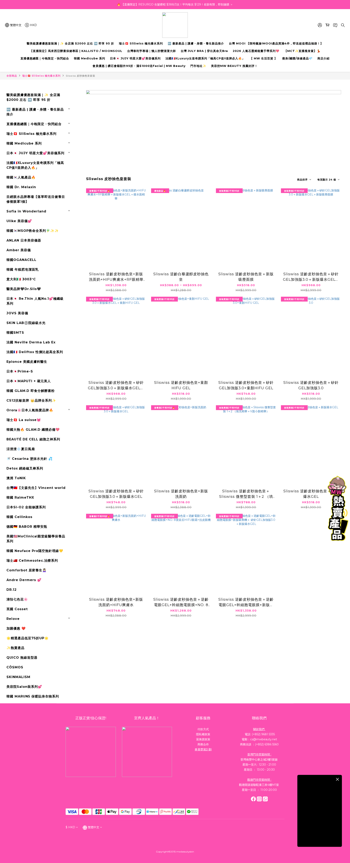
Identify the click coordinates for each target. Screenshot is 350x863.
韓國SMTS (15, 332)
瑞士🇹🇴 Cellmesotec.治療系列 (32, 560)
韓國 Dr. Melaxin (21, 187)
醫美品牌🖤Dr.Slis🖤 (23, 289)
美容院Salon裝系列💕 (24, 687)
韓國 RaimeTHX (20, 497)
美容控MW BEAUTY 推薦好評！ (234, 66)
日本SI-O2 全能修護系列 (26, 507)
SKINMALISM (18, 677)
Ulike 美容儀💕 (19, 221)
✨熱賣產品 (15, 648)
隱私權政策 (203, 734)
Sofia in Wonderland (26, 211)
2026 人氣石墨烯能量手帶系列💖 (256, 51)
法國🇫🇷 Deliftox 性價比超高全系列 (34, 352)
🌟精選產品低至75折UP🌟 (27, 638)
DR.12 (11, 590)
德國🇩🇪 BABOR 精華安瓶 (26, 527)
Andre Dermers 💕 (24, 580)
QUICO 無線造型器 (21, 657)
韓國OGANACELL (21, 260)
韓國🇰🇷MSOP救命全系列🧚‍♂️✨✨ (32, 231)
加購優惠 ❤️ (16, 628)
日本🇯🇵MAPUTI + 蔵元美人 (28, 381)
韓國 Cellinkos (19, 517)
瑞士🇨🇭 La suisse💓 (23, 420)
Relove (13, 619)
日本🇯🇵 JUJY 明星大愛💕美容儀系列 (135, 58)
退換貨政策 (203, 739)
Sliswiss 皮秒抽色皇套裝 (80, 75)
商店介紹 (323, 58)
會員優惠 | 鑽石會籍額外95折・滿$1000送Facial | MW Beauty (139, 66)
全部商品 (11, 75)
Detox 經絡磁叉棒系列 (24, 468)
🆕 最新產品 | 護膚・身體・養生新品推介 (196, 43)
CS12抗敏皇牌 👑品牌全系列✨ (31, 400)
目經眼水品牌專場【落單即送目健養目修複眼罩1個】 (35, 199)
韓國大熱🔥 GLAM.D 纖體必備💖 (33, 430)
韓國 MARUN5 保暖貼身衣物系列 (32, 696)
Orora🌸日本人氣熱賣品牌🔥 (29, 410)
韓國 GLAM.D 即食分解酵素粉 (30, 391)
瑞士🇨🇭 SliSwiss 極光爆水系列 (141, 43)
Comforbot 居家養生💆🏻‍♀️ (26, 570)
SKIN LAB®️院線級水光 (26, 323)
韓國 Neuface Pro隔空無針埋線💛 (34, 551)
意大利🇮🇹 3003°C (21, 279)
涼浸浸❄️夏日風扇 (20, 449)
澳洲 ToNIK (16, 478)
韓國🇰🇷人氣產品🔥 (21, 177)
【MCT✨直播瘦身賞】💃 (302, 51)
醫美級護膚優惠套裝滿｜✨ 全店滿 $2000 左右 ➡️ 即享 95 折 (70, 43)
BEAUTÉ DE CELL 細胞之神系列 (33, 439)
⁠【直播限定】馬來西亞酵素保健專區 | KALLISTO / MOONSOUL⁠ (76, 51)
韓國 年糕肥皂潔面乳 (22, 269)
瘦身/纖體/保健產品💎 (297, 58)
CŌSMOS (14, 667)
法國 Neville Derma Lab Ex (30, 342)
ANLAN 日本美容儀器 (23, 240)
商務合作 (203, 744)
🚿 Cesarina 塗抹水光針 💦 (29, 459)
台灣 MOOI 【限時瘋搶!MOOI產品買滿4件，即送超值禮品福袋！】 (276, 43)
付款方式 (203, 729)
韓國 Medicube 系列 (89, 58)
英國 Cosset (17, 609)
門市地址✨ (198, 66)
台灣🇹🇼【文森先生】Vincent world (36, 488)
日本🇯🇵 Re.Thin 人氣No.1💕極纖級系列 (35, 301)
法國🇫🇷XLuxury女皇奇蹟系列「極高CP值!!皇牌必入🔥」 (205, 58)
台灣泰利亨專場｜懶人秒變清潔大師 (151, 51)
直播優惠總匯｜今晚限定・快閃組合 (44, 58)
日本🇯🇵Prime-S (19, 371)
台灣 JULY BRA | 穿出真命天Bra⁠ (204, 51)
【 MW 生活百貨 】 (263, 58)
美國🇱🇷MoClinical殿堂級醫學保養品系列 (35, 538)
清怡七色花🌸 (17, 599)
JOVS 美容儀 (17, 313)
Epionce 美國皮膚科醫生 (26, 362)
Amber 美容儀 (18, 250)
